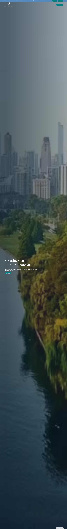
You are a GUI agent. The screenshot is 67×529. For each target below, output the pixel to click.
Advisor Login (60, 0)
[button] (34, 5)
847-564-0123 (36, 0)
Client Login (54, 0)
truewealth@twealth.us (43, 0)
